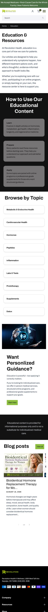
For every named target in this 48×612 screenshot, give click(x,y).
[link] (24, 128)
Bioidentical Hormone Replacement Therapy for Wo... (21, 484)
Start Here (12, 402)
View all (40, 447)
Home (4, 26)
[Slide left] (18, 524)
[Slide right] (29, 524)
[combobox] (24, 18)
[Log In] (32, 11)
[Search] (43, 18)
